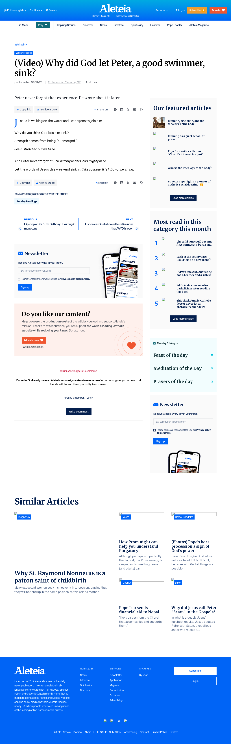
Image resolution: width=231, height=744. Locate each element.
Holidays (155, 25)
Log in (181, 10)
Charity (127, 582)
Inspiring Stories (66, 25)
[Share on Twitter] (128, 109)
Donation (115, 695)
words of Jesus (37, 169)
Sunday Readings (27, 201)
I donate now (31, 340)
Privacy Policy (159, 732)
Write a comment (79, 411)
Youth (126, 517)
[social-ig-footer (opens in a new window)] (125, 721)
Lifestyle (119, 25)
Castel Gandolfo (184, 517)
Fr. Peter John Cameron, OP (64, 82)
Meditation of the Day (177, 368)
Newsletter (116, 675)
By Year (143, 675)
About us (89, 732)
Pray (40, 25)
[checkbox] (19, 279)
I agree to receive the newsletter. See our (56, 279)
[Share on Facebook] (115, 109)
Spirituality (137, 25)
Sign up (25, 287)
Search (53, 10)
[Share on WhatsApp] (141, 109)
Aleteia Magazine (199, 25)
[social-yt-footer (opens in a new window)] (105, 721)
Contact (144, 732)
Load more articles (183, 198)
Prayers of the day (173, 381)
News (103, 25)
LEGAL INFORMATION (109, 732)
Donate (216, 10)
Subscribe (195, 10)
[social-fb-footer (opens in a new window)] (112, 721)
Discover (88, 25)
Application (116, 680)
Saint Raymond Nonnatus (127, 16)
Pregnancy (24, 517)
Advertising (116, 700)
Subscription (117, 690)
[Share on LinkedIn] (121, 109)
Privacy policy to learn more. (75, 278)
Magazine (115, 685)
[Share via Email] (134, 109)
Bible (178, 582)
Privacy (174, 732)
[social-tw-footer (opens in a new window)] (119, 721)
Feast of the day (170, 355)
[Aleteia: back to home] (115, 8)
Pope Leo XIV (174, 25)
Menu (25, 25)
